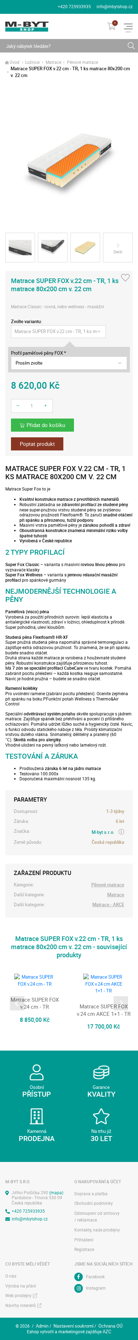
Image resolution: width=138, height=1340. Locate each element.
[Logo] (26, 27)
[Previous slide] (17, 1003)
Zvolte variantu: (26, 321)
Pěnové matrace (82, 62)
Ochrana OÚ (110, 1326)
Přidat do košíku (46, 425)
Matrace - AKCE (108, 904)
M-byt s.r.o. (103, 832)
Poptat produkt (37, 444)
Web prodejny (18, 1295)
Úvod (14, 62)
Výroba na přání (20, 1286)
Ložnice (32, 62)
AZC (107, 1331)
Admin (42, 1326)
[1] (131, 46)
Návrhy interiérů (20, 1305)
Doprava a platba (91, 1194)
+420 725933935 (74, 7)
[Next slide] (121, 1003)
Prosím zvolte (29, 363)
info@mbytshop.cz (115, 7)
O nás (10, 1276)
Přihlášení (83, 1240)
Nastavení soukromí (73, 1326)
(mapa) (56, 1193)
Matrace (53, 62)
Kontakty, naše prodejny (97, 1230)
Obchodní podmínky (93, 1203)
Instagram (96, 1288)
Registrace (84, 1249)
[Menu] (128, 26)
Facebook (95, 1277)
